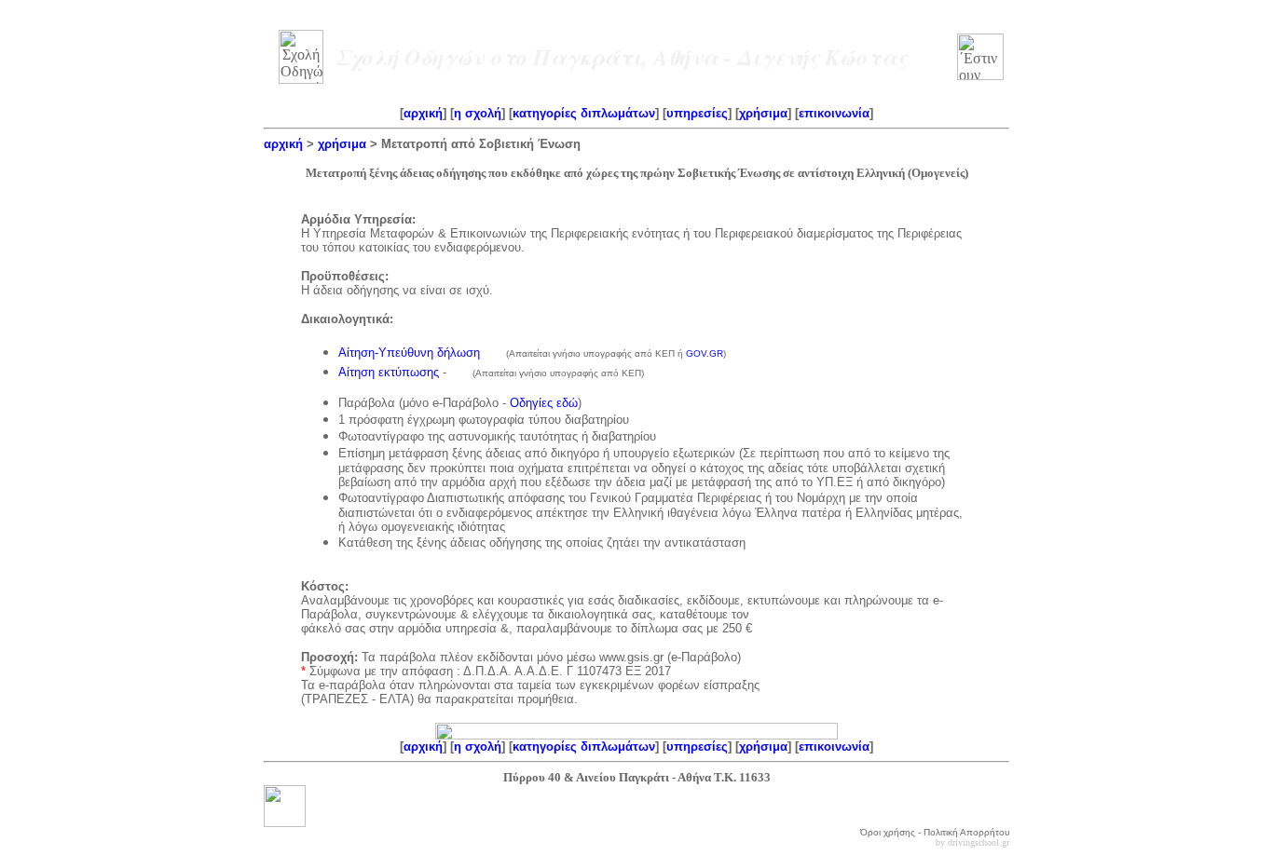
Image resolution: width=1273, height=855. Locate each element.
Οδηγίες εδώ (544, 403)
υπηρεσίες (697, 113)
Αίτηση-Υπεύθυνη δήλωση (411, 353)
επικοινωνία (834, 113)
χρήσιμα (763, 113)
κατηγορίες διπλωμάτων (584, 113)
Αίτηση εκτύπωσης (388, 372)
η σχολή (477, 113)
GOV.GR (704, 353)
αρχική (423, 113)
